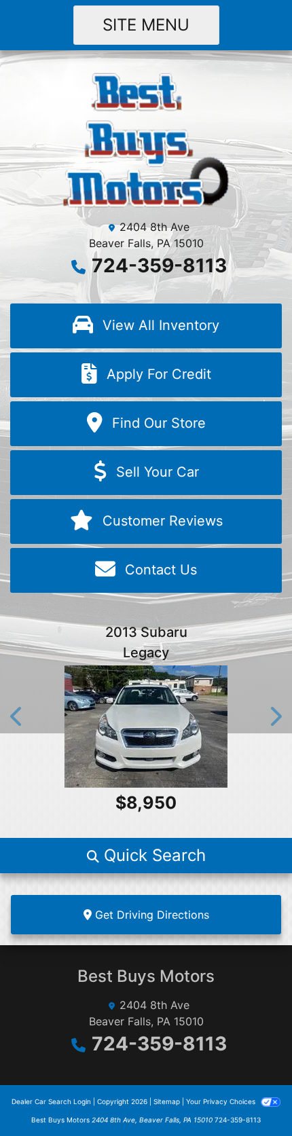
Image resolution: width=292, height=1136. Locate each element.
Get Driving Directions (150, 914)
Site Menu (146, 25)
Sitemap (166, 1101)
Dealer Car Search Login (51, 1101)
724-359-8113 (159, 265)
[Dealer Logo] (146, 138)
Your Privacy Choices (221, 1101)
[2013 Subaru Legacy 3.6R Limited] (146, 726)
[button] (17, 716)
